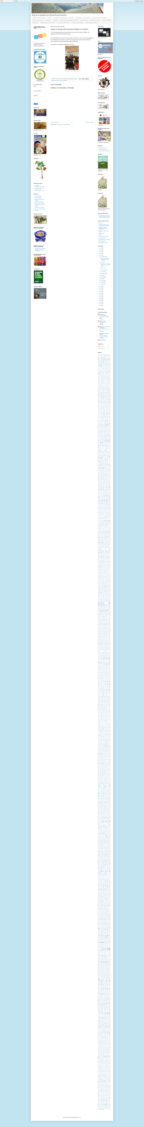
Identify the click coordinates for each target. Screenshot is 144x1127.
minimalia (104, 856)
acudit (108, 367)
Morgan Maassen (107, 874)
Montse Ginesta (100, 870)
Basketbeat (100, 431)
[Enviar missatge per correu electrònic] (80, 78)
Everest (109, 600)
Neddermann (108, 889)
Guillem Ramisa (101, 640)
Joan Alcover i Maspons (104, 677)
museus (106, 881)
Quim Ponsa (104, 970)
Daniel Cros (107, 534)
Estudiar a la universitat (39, 203)
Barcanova (100, 427)
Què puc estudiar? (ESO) (40, 209)
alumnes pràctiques (106, 389)
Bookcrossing (100, 460)
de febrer (102, 282)
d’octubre (102, 271)
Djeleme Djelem (105, 556)
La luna (103, 731)
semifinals (108, 1022)
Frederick (104, 619)
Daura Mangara (102, 537)
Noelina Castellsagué (104, 898)
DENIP (99, 542)
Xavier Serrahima (101, 1099)
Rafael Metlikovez (107, 973)
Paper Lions (101, 923)
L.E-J (103, 720)
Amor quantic (105, 393)
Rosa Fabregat (104, 998)
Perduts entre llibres (103, 149)
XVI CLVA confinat (102, 1105)
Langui (99, 743)
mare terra (100, 797)
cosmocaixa (100, 528)
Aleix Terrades (101, 382)
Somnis (105, 1042)
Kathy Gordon (106, 716)
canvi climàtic (100, 474)
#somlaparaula (107, 355)
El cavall (103, 565)
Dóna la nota (104, 557)
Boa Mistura (107, 455)
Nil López (104, 894)
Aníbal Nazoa (102, 399)
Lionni (108, 753)
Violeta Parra (100, 1086)
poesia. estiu (108, 956)
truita (108, 1067)
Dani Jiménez (107, 533)
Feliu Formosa (106, 608)
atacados (107, 420)
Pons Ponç (100, 960)
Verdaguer (104, 1080)
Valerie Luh (107, 1076)
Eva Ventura (104, 600)
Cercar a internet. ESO (39, 190)
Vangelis (99, 1079)
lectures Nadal (103, 745)
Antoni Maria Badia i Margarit (103, 408)
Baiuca (107, 426)
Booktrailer (107, 460)
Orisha (103, 918)
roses (103, 1002)
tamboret (108, 1048)
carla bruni (108, 475)
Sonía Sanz (100, 1046)
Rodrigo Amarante (105, 994)
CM (98, 513)
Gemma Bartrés (106, 625)
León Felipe (105, 748)
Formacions (104, 614)
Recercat (101, 223)
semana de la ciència (101, 1022)
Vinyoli (107, 1085)
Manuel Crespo (100, 789)
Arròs (104, 416)
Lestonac (99, 751)
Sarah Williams (105, 1017)
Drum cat (105, 560)
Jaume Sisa (100, 673)
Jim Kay (108, 676)
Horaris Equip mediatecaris (92, 22)
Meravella (99, 845)
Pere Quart (103, 937)
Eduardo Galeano (101, 563)
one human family (102, 913)
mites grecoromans (107, 866)
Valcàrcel (100, 1075)
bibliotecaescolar (106, 446)
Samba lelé (104, 1012)
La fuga (105, 729)
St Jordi (106, 1046)
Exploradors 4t (107, 604)
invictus (99, 658)
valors (104, 1077)
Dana (108, 532)
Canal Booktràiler (101, 471)
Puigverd (100, 968)
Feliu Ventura (100, 609)
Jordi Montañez (104, 697)
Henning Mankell (105, 648)
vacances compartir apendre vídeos (104, 1074)
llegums (99, 756)
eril (108, 589)
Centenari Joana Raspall (77, 22)
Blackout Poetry (100, 455)
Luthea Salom (100, 778)
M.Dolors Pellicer (103, 779)
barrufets (107, 430)
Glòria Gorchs (107, 635)
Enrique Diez (100, 589)
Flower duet (103, 613)
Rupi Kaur (107, 1004)
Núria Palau (100, 905)
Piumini (105, 943)
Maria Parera (106, 804)
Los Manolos (108, 774)
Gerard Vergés (106, 629)
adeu (99, 368)
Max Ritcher (100, 831)
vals (108, 1077)
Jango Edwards (106, 668)
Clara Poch (100, 509)
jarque (104, 669)
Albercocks (104, 377)
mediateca (99, 835)
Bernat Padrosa (100, 436)
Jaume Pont (107, 672)
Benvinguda (107, 435)
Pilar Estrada (104, 941)
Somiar (100, 1042)
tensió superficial (106, 1052)
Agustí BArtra (100, 372)
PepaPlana (104, 932)
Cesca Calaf (100, 499)
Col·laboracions (102, 514)
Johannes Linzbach (105, 691)
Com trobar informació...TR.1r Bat (39, 186)
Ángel (105, 398)
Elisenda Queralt (101, 577)
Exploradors (100, 604)
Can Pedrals (107, 470)
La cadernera (106, 726)
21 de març (101, 359)
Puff (109, 966)
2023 (100, 253)
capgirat (105, 474)
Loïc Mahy (108, 770)
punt (105, 968)
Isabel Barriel (105, 658)
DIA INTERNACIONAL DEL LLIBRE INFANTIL (104, 550)
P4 (103, 919)
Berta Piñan (107, 436)
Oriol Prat (105, 917)
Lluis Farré (108, 765)
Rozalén (99, 1003)
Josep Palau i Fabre (106, 707)
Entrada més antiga (89, 122)
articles (107, 416)
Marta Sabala (105, 821)
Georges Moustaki (102, 628)
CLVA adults (107, 512)
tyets (100, 1070)
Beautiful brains (102, 432)
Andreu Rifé (100, 397)
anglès (109, 398)
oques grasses (100, 915)
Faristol (109, 605)
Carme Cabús (101, 484)
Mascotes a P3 (101, 827)
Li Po (107, 751)
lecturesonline (105, 746)
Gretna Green (102, 638)
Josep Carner (104, 701)
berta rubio (100, 437)
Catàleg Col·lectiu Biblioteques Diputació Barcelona (103, 228)
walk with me (107, 1091)
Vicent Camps (107, 1081)
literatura (99, 754)
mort (100, 875)
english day (100, 586)
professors (108, 965)
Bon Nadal (102, 262)
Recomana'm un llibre (103, 242)
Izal (107, 666)
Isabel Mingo (108, 659)
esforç (103, 594)
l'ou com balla (105, 724)
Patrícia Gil (100, 927)
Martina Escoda (101, 823)
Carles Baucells (106, 476)
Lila (99, 753)
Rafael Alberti (100, 973)
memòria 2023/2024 (106, 841)
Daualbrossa (108, 536)
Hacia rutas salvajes (105, 643)
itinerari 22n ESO (101, 663)
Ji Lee (105, 676)
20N (109, 358)
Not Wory (108, 899)
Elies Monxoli (106, 576)
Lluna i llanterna (102, 770)
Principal (50, 17)
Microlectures (106, 850)
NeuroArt (100, 890)
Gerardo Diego (100, 630)
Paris (108, 924)
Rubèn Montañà (106, 1003)
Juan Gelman (106, 711)
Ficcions (102, 611)
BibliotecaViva (102, 321)
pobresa (103, 947)
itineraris (107, 664)
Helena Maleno (104, 647)
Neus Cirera (106, 890)
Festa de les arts (102, 610)
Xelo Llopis (101, 1100)
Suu (103, 1047)
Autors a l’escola (57, 80)
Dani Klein (101, 534)
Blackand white (106, 454)
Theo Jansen (105, 1060)
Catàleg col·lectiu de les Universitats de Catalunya (104, 225)
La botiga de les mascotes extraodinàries (104, 725)
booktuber (100, 461)
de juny (102, 275)
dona (100, 557)
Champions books (101, 500)
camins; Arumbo (100, 470)
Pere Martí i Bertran (102, 935)
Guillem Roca (108, 640)
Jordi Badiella (101, 695)
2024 (100, 251)
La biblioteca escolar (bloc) (104, 239)
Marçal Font (107, 794)
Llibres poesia (106, 763)
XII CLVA (107, 1103)
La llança (99, 731)
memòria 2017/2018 (101, 837)
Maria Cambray (106, 798)
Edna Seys (107, 562)
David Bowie (108, 537)
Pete (103, 938)
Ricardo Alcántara (105, 988)
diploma (104, 555)
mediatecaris (106, 835)
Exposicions (48, 20)
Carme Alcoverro (101, 483)
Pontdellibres (79, 17)
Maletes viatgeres (107, 20)
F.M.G (105, 605)
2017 (100, 293)
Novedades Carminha (104, 900)
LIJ (109, 751)
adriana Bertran (105, 368)
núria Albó (107, 903)
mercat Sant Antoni (102, 846)
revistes (107, 985)
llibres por (99, 764)
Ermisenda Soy (101, 590)
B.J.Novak (101, 426)
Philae (99, 941)
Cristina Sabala (106, 531)
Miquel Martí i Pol (105, 862)
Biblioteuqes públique (102, 450)
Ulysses (99, 1071)
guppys (99, 643)
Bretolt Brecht (103, 464)
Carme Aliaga (107, 483)
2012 (100, 302)
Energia (107, 585)
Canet (103, 473)
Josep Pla (101, 710)
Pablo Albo (107, 919)
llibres (100, 760)
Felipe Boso (100, 608)
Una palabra (100, 1072)
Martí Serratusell (106, 822)
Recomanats (100, 983)
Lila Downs (104, 753)
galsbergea (105, 624)
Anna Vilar (100, 407)
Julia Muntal (104, 715)
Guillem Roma (101, 642)
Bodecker (99, 456)
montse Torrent (107, 870)
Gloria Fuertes (101, 635)
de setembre (103, 273)
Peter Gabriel (108, 938)
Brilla (108, 464)
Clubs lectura (101, 512)
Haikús (99, 644)
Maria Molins (100, 804)
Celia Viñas (100, 495)
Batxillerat (105, 431)
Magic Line (105, 783)
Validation (99, 1077)
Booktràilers (35, 22)
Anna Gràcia (100, 403)
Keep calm (105, 717)
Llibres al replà (106, 760)
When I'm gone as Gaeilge (103, 1094)
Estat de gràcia (106, 596)
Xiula (105, 1104)
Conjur (107, 522)
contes (105, 523)
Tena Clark (100, 1052)
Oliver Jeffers (104, 909)
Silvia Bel (105, 1032)
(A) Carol (100, 354)
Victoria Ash (108, 1082)
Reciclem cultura (104, 979)
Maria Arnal (100, 798)
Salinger (102, 1007)
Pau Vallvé (102, 928)
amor (100, 393)
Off (104, 908)
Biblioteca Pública (101, 445)
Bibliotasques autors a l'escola (47, 22)
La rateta (100, 736)
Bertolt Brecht (106, 437)
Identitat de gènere (104, 654)
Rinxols (99, 989)
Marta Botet (106, 816)
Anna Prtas (101, 406)
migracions (105, 851)
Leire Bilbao (100, 748)
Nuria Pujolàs (106, 905)
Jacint (104, 667)
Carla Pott (100, 476)
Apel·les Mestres (106, 413)
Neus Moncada (100, 891)
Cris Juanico (106, 528)
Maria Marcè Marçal (103, 802)
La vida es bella (106, 739)
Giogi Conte (101, 633)
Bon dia (104, 456)
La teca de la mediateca (57, 7)
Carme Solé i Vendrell (104, 485)
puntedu (108, 968)
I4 (104, 653)
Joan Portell (100, 687)
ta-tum (105, 1048)
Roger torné (103, 997)
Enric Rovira (106, 587)
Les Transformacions (105, 750)
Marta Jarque (106, 817)
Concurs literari (105, 519)
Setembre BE (106, 1024)
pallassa (108, 922)
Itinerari (99, 662)
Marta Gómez (100, 817)
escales (99, 591)
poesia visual (100, 955)
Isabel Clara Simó (101, 659)
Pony (105, 960)
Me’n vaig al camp (107, 832)
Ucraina (107, 1070)
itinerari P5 (107, 663)
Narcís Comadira (105, 886)
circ (108, 507)
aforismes (107, 369)
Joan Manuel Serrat (102, 682)
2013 (100, 300)
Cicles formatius (38, 197)
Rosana (108, 999)
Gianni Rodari (106, 630)
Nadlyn (105, 885)
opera (108, 913)
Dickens (99, 555)
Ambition (104, 392)
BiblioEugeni (102, 314)
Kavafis (99, 717)
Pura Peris (101, 969)
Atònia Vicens (100, 421)
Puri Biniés (107, 969)
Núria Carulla (100, 904)
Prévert (101, 964)
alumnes (99, 389)
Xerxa (109, 1100)
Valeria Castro (101, 1076)
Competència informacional (60, 17)
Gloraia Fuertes (107, 633)
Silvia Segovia (100, 1036)
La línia (107, 730)
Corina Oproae (105, 527)
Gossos (104, 637)
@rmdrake (106, 354)
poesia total (106, 954)
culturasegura (100, 532)
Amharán (108, 392)
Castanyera (107, 489)
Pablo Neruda (100, 920)
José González (100, 700)
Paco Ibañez (106, 920)
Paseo (108, 925)
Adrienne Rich (100, 369)
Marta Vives (100, 822)
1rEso (106, 358)
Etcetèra (99, 599)
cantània (107, 473)
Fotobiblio (55, 20)
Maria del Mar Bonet (101, 799)
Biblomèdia (100, 451)
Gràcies (109, 637)
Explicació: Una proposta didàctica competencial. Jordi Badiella (40, 249)
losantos (100, 775)
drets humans (106, 558)
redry (105, 983)
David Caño (101, 538)
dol (109, 556)
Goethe (100, 637)
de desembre (103, 256)
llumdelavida (105, 769)
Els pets (106, 581)
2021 (100, 286)
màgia (100, 783)
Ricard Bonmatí (101, 987)
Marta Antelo (100, 816)
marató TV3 (100, 792)
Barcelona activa (38, 196)
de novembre (103, 270)
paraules (104, 924)
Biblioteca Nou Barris (104, 444)
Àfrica (99, 370)
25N (105, 360)
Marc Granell (100, 793)
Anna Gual (107, 403)
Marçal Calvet (100, 794)
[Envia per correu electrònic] (82, 79)
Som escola (108, 1041)
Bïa (108, 439)
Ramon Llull (107, 975)
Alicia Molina (105, 387)
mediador (107, 833)
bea (109, 431)
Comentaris (102, 348)
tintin (108, 1061)
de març (102, 280)
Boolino (100, 235)
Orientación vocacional (39, 207)
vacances (107, 1072)
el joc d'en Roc (105, 566)
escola (99, 592)
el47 (104, 575)
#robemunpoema (101, 355)
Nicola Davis (107, 891)
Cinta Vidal (104, 507)
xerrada (105, 1100)
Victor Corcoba (101, 1082)
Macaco (107, 780)
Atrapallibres (107, 421)
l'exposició (106, 722)
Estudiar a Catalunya (39, 201)
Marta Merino (100, 818)
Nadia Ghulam (100, 885)
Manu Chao (106, 788)
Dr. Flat (100, 558)
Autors (107, 423)
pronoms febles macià (103, 966)
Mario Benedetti (103, 811)
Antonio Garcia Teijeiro (104, 411)
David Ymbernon (101, 541)
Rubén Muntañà (101, 1004)
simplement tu (106, 1037)
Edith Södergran (106, 561)
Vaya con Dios (104, 1079)
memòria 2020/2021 (106, 838)
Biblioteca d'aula (101, 441)
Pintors (109, 942)
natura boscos (101, 889)
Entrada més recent (55, 122)
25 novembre (100, 360)
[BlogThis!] (83, 79)
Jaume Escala (106, 671)
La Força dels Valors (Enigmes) (99, 17)
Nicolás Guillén (100, 893)
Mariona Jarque (106, 813)
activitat (109, 365)
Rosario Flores (101, 1000)
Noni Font (104, 899)
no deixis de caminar (105, 895)
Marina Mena (101, 809)
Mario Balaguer (107, 809)
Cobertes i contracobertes (105, 513)
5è (105, 364)
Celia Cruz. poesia (105, 494)
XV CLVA (108, 1104)
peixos (106, 928)
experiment (101, 601)
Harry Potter (107, 644)
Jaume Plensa (100, 672)
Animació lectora (84, 20)
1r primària (101, 358)
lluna (109, 769)
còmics (107, 515)
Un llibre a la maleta (105, 1071)
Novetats (71, 17)
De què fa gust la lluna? (104, 236)
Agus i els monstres (105, 370)
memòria (106, 836)
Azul (109, 425)
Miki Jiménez (108, 855)
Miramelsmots (106, 864)
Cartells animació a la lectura (103, 488)
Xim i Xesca (100, 1104)
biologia (109, 451)
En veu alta (101, 585)
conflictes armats (101, 522)
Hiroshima (103, 649)
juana (99, 712)
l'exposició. (100, 724)
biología (100, 452)
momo (105, 867)
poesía (99, 950)
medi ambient (101, 833)
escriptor (99, 594)
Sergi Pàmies (108, 1023)
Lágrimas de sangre (101, 740)
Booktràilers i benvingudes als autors (69, 20)
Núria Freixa (106, 904)
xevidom (100, 1101)
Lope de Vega (107, 773)
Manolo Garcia (107, 787)
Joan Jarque (106, 681)
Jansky (99, 669)
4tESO (102, 364)
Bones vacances (104, 459)
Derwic (105, 542)
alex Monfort (106, 384)
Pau (109, 927)
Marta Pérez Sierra (107, 818)
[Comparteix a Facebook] (86, 79)
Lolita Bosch (101, 773)
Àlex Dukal (105, 383)
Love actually (105, 775)
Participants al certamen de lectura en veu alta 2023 (105, 265)
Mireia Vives (107, 865)
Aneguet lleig (100, 398)
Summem (99, 1047)
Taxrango (99, 1051)
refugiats (100, 984)
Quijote (99, 970)
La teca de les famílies (38, 20)
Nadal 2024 (106, 884)
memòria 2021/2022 (102, 840)
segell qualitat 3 (106, 1021)
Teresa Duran (100, 1056)
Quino (109, 970)
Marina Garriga (107, 808)
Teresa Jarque (107, 1056)
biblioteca (106, 440)
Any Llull (107, 412)
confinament (105, 520)
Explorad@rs (101, 603)
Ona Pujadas (106, 910)
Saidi (99, 1007)
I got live (101, 653)
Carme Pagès (107, 484)
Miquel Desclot (107, 860)
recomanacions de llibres (103, 980)
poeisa (99, 949)
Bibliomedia (101, 233)
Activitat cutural (102, 367)
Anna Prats (108, 404)
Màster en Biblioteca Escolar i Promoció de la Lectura (104, 829)
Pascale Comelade (101, 925)
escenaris (103, 591)
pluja (99, 946)
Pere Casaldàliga (106, 934)
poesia (104, 949)
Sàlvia (99, 1012)
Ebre (109, 560)
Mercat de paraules (106, 845)
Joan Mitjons (100, 686)
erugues (107, 590)
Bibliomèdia (100, 440)
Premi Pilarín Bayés (102, 961)
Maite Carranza (106, 784)
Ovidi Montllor (108, 918)
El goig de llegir (102, 238)
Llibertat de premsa (106, 759)
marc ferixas (106, 792)
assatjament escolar (106, 417)
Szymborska (100, 1048)
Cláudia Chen (106, 509)
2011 (100, 303)
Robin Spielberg (103, 992)
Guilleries (107, 642)
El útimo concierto (107, 572)
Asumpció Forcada (101, 420)
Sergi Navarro (101, 1023)
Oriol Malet (100, 917)
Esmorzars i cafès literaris (63, 22)
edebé (100, 561)
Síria (107, 1038)
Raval (100, 978)
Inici (72, 122)
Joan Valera (105, 688)
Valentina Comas (107, 1075)
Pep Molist (104, 929)
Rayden (104, 978)
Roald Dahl (104, 989)
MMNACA (101, 867)
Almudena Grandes (105, 388)
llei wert (103, 756)
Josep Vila (107, 710)
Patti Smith (105, 927)
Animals (104, 401)
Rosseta (107, 1002)
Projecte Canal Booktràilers (39, 17)
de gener (102, 284)
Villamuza (102, 1085)
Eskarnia (107, 594)
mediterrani (100, 836)
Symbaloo (107, 1047)
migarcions (100, 851)
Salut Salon (107, 1008)
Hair (102, 644)
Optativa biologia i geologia (103, 914)
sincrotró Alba (100, 1038)
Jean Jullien (100, 676)
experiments (107, 601)
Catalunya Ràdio (105, 490)
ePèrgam (105, 589)
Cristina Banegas (101, 529)
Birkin (105, 452)
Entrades (102, 346)
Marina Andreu (100, 808)
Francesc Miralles (63, 80)
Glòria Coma (101, 634)
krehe (99, 720)
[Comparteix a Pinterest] (88, 79)
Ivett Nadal (103, 666)
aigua (105, 372)
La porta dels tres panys (105, 735)
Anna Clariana (106, 402)
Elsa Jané (105, 582)
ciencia (103, 504)
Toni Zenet (103, 1065)
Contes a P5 (103, 524)
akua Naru (105, 374)
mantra (100, 788)
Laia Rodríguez (106, 741)
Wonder (104, 1096)
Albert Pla (104, 378)
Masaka (99, 826)
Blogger (79, 1117)
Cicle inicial (100, 503)
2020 (100, 288)
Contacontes (100, 523)
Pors (108, 960)
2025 (100, 249)
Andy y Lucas (106, 397)
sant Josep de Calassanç (102, 1014)
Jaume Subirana (106, 673)
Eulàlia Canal (104, 599)
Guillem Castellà (107, 639)
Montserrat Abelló (104, 871)
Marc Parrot (107, 793)
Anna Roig (107, 406)
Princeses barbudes (101, 965)
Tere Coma (100, 1053)
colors (108, 514)
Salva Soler (100, 1009)
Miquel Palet (100, 864)
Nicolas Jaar (107, 893)
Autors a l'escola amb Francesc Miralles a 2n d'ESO (104, 259)
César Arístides (106, 498)
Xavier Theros (107, 1099)
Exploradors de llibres (95, 20)
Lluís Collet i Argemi (101, 765)
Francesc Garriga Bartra (103, 615)
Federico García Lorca (104, 606)
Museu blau (100, 879)
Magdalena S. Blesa (106, 782)
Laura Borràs (104, 743)
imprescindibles (106, 657)
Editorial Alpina (100, 562)
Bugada (103, 465)
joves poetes (100, 711)
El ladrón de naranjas (105, 567)
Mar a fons (107, 789)
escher (108, 591)
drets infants (100, 560)
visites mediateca (106, 1089)
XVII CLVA (108, 1105)
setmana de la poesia (102, 1027)
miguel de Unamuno (105, 852)
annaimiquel (106, 407)
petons (107, 939)
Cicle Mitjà (105, 503)
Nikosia (99, 894)
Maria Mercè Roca (106, 803)
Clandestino (100, 508)
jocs (98, 691)
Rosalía (104, 999)
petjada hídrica (102, 939)
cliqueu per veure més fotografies (72, 70)
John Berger (100, 692)
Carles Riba (101, 479)
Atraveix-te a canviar (102, 422)
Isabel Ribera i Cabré (104, 661)
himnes (99, 649)
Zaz (102, 1109)
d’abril (101, 278)
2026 (100, 248)
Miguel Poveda (101, 855)
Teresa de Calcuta (105, 1055)
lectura (104, 744)
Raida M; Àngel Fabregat (104, 974)
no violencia (100, 896)
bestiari (99, 439)
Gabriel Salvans (107, 623)
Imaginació (100, 657)
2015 (100, 296)
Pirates (100, 943)
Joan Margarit (106, 683)
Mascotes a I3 (106, 826)
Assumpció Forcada (104, 418)
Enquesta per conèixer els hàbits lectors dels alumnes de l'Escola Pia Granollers (104, 216)
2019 (100, 289)
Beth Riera (104, 439)
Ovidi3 (100, 919)
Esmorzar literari (101, 595)
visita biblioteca (107, 1086)
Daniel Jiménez (101, 536)
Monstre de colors (105, 869)
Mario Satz (104, 812)
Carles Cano (100, 478)
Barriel (103, 430)
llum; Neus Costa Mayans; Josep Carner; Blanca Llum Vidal (104, 768)
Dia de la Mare (105, 543)
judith (102, 712)
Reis (105, 984)
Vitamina (99, 1090)
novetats (99, 901)
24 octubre (107, 359)
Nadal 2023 (100, 884)
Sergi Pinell (101, 1024)
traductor (103, 1066)
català (99, 490)
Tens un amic (103, 267)
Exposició (101, 605)
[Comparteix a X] (85, 79)
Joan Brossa (100, 678)
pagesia (99, 922)
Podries (107, 947)
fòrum (108, 614)
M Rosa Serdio (107, 778)
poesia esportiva (101, 951)
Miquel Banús (104, 857)
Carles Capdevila (107, 478)
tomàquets (104, 1062)
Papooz (100, 924)
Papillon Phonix (107, 923)
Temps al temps (106, 1051)
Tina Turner (104, 1061)
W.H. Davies (101, 1091)
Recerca (108, 978)
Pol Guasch (101, 959)
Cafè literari (100, 468)
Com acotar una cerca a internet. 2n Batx (40, 188)
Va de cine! (86, 17)
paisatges (104, 922)
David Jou (107, 538)
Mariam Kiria (101, 807)
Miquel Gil (101, 861)
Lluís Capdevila (106, 764)
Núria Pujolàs (100, 906)
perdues (104, 933)
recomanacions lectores (103, 981)
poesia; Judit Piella (101, 956)
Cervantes (99, 498)
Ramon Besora (100, 975)
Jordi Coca (105, 696)
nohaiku (99, 899)
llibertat (103, 758)
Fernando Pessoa (107, 609)
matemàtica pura (106, 830)
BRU (99, 465)
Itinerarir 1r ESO (101, 664)
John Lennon (100, 693)
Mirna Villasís (100, 866)
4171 (99, 364)
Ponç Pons (107, 959)
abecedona (104, 365)
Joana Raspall (105, 690)
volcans (103, 1090)
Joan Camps (106, 678)
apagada (99, 413)
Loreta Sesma (101, 774)
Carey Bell (103, 475)
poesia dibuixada (106, 950)
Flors (99, 613)
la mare (107, 731)
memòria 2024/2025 (102, 842)
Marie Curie (107, 807)
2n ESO (108, 360)
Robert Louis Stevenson (106, 990)
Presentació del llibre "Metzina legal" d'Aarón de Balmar (104, 316)
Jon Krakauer (106, 693)
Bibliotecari (100, 447)
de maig (102, 277)
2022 (100, 255)
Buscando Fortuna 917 (102, 466)
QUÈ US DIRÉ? (102, 340)
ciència (107, 504)
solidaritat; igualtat (101, 1041)
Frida (102, 620)
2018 (100, 291)
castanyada (100, 489)
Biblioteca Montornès (106, 442)
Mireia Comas (100, 865)
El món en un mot (102, 147)
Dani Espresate (101, 533)
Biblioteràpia (106, 449)
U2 (103, 1070)
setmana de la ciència (103, 1026)
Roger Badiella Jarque (102, 995)
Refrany (109, 983)
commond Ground (101, 517)
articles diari (100, 417)
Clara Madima (106, 508)
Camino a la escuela (105, 469)
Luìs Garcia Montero (105, 777)
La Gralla (103, 730)
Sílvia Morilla (103, 1033)
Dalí (104, 532)
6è (107, 364)
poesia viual (107, 955)
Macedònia (100, 782)
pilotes (105, 942)
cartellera (106, 486)
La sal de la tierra (107, 736)
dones (109, 557)
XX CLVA (102, 1108)
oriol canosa (106, 915)
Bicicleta (104, 451)
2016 (100, 295)
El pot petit (105, 570)
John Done (107, 692)
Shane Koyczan (106, 1028)
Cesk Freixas (106, 499)
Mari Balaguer (106, 797)
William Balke (100, 1095)
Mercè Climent (104, 847)
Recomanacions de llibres (104, 150)
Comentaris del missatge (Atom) (63, 124)
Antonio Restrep (101, 412)
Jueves (106, 712)
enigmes (105, 586)
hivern (108, 649)
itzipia (99, 666)
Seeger (104, 1019)
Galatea (100, 624)
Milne (100, 856)
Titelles (99, 1062)
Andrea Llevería (106, 394)
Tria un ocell (104, 1067)
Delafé (107, 541)
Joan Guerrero (100, 681)
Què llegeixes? (102, 241)
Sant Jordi (106, 1013)
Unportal (36, 210)
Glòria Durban (107, 634)
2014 (100, 298)
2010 (100, 305)
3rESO (107, 363)
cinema (99, 507)
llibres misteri (100, 763)
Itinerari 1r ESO (106, 662)
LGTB (104, 751)
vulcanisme (108, 1090)
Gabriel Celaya (107, 620)
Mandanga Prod (101, 787)
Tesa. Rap (102, 1057)
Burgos (107, 465)
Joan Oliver (107, 686)
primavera (106, 964)
